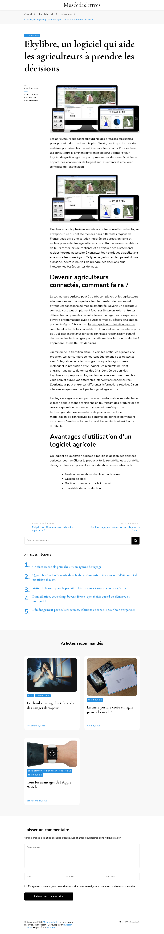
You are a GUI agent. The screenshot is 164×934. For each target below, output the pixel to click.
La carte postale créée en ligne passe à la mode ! (110, 709)
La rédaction (31, 88)
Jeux (30, 696)
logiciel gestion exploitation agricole (111, 324)
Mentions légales (129, 922)
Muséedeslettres (82, 5)
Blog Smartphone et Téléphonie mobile (49, 771)
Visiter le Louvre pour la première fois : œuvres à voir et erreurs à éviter (79, 588)
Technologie (32, 35)
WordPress (52, 927)
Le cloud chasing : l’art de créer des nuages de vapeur (51, 705)
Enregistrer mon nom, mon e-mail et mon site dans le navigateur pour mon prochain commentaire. (81, 886)
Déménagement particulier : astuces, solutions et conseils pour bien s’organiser (83, 610)
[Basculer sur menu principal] (4, 5)
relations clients (90, 474)
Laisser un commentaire (34, 99)
